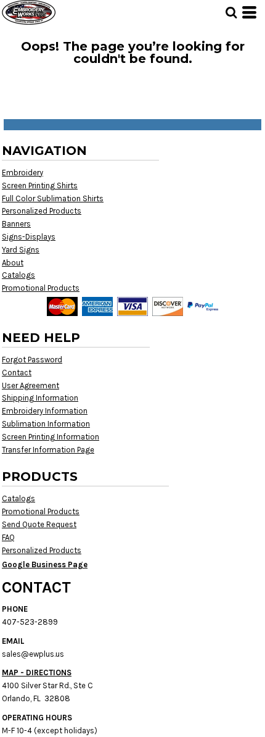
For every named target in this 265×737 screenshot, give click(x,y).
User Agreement (30, 385)
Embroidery (22, 172)
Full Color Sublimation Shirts (53, 198)
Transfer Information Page (48, 449)
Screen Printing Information (50, 436)
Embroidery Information (45, 410)
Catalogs (18, 275)
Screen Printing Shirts (40, 185)
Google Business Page (45, 564)
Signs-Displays (28, 236)
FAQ (8, 537)
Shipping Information (40, 397)
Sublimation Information (46, 423)
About (12, 262)
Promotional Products (41, 288)
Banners (16, 223)
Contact (16, 372)
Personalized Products (41, 210)
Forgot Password (32, 359)
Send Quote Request (39, 524)
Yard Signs (20, 249)
